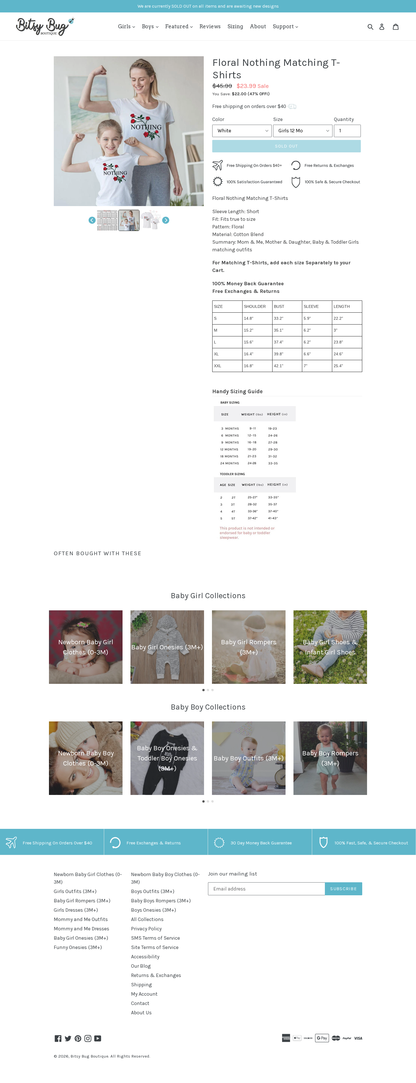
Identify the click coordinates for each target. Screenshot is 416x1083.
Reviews (210, 26)
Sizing (235, 26)
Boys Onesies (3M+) (153, 910)
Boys (148, 26)
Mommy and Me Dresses (81, 929)
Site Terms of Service (155, 947)
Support (284, 26)
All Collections (147, 919)
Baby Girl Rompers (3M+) (82, 901)
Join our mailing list (232, 874)
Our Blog (141, 966)
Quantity (344, 119)
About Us (141, 1012)
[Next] (165, 220)
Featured (177, 26)
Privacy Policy (146, 929)
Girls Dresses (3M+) (76, 910)
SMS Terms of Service (155, 938)
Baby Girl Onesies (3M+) (81, 938)
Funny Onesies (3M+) (78, 947)
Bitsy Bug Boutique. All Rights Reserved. (110, 1056)
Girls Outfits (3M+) (75, 891)
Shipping (141, 985)
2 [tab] (208, 690)
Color (218, 119)
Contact (140, 1003)
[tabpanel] (85, 647)
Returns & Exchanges (156, 975)
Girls (125, 26)
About (258, 26)
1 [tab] (203, 690)
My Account (144, 994)
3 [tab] (212, 690)
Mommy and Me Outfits (81, 919)
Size (278, 119)
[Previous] (92, 220)
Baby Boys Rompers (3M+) (161, 901)
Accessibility (145, 957)
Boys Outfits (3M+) (152, 891)
